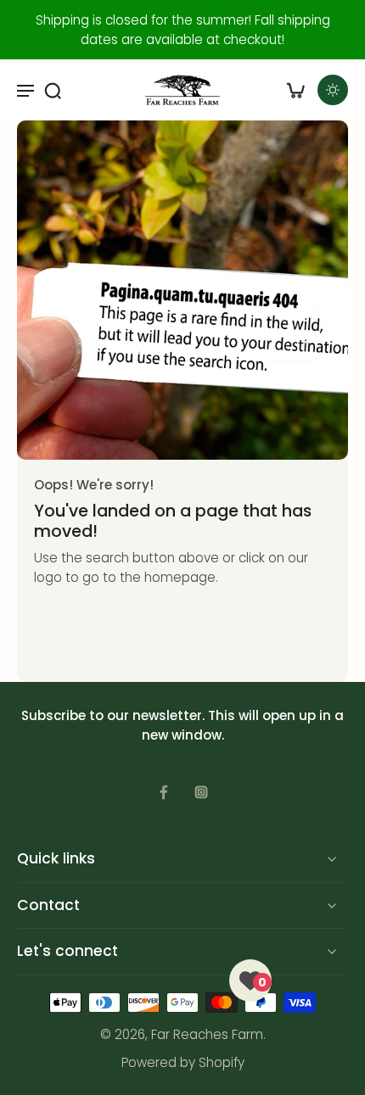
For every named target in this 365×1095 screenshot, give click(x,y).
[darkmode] (332, 90)
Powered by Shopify (182, 1062)
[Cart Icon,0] (295, 90)
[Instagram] (201, 792)
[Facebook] (163, 792)
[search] (52, 90)
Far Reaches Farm (207, 1034)
